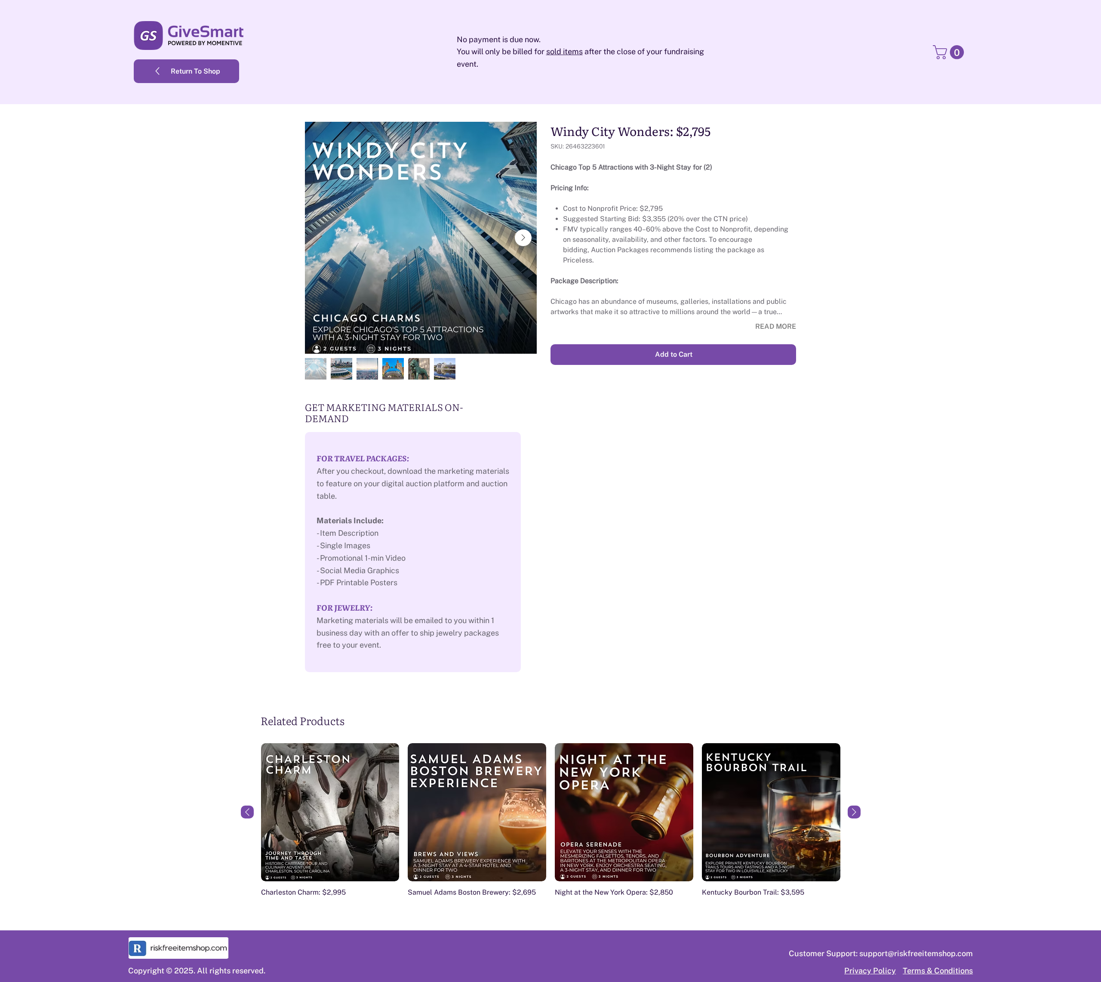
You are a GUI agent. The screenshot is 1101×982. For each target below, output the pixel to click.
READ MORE (775, 326)
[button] (950, 52)
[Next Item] (523, 237)
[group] (551, 824)
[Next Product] (854, 812)
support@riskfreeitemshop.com (916, 953)
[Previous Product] (247, 812)
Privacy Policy (870, 970)
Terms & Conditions (938, 970)
